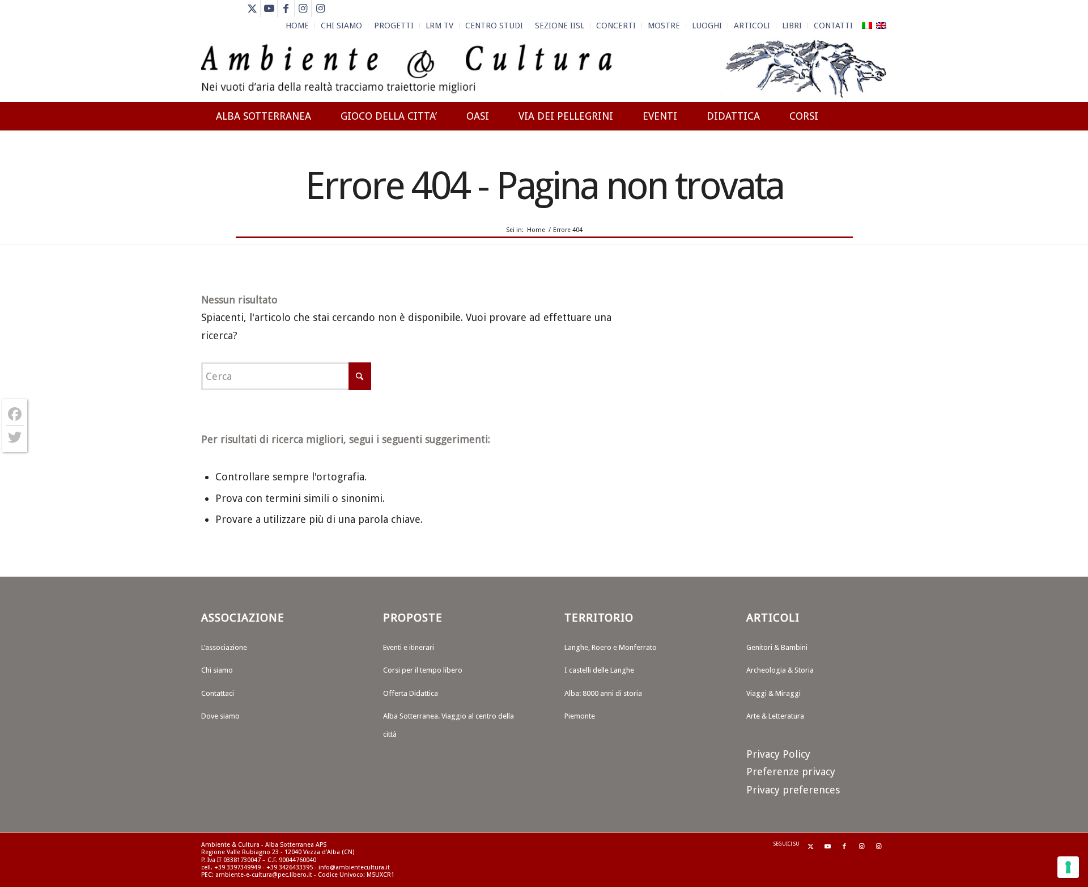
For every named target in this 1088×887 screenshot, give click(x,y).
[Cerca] (876, 157)
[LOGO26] (543, 68)
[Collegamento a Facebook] (286, 8)
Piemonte (579, 716)
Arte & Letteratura (775, 716)
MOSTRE (664, 25)
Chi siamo (217, 670)
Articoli (752, 25)
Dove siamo (220, 716)
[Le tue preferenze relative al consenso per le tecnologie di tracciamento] (1068, 867)
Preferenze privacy (790, 772)
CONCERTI (616, 25)
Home (297, 25)
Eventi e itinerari (408, 647)
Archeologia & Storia (780, 670)
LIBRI (792, 25)
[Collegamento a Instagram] (303, 8)
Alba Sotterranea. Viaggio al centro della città (448, 725)
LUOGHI (707, 25)
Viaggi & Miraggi (773, 693)
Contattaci (217, 693)
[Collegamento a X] (252, 8)
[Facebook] (15, 414)
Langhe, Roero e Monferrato (610, 647)
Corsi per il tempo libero (422, 670)
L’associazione (224, 647)
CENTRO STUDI (494, 25)
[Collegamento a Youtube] (269, 8)
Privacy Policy (778, 754)
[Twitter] (15, 437)
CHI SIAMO (341, 25)
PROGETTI (394, 25)
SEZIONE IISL (559, 25)
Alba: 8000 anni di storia (603, 693)
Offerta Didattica (410, 693)
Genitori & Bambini (777, 647)
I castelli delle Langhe (599, 670)
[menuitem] (297, 25)
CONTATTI (833, 25)
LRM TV (439, 25)
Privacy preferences (793, 790)
